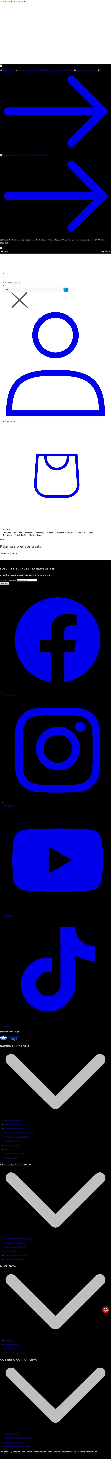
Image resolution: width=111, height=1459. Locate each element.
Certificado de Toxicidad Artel (18, 1239)
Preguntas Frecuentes (15, 1243)
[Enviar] (66, 290)
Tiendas (107, 251)
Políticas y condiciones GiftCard (19, 1133)
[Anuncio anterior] (1, 65)
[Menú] (4, 276)
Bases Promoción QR (14, 1154)
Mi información (11, 1353)
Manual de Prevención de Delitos (19, 1438)
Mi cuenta (9, 1340)
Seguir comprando (9, 553)
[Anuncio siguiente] (1, 248)
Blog (6, 1150)
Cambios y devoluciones (15, 1255)
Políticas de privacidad (15, 1129)
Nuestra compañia (13, 1120)
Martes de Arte (11, 1158)
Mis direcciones (11, 1345)
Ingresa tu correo (8, 580)
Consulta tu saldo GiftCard (16, 1137)
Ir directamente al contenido (13, 1)
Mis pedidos (10, 1349)
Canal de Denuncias (13, 1442)
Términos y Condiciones (15, 1124)
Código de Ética (11, 1434)
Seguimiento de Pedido (15, 1247)
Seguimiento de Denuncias (17, 1446)
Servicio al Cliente (12, 1251)
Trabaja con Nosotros (14, 1260)
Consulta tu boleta (13, 1141)
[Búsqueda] (55, 296)
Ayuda (6, 251)
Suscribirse (4, 583)
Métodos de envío (12, 1145)
